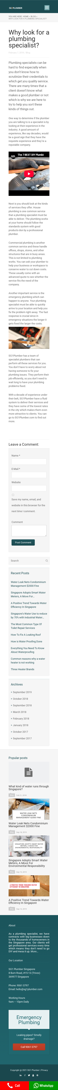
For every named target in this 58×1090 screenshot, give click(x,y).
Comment (17, 522)
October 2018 (20, 698)
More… (34, 951)
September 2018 (22, 705)
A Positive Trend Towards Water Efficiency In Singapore (29, 605)
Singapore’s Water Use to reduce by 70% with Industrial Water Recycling (29, 615)
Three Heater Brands (22, 669)
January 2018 (20, 725)
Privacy (44, 1070)
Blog (28, 52)
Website (16, 482)
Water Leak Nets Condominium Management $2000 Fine (28, 584)
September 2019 (22, 692)
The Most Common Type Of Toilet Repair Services (26, 626)
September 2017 (22, 738)
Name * (16, 455)
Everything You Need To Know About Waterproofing (27, 650)
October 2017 (20, 731)
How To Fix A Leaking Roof (26, 634)
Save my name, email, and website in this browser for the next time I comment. (28, 505)
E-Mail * (16, 468)
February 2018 (21, 718)
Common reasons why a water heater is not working (28, 660)
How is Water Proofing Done (26, 641)
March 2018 (19, 712)
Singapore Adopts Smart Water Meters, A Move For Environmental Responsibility (28, 594)
